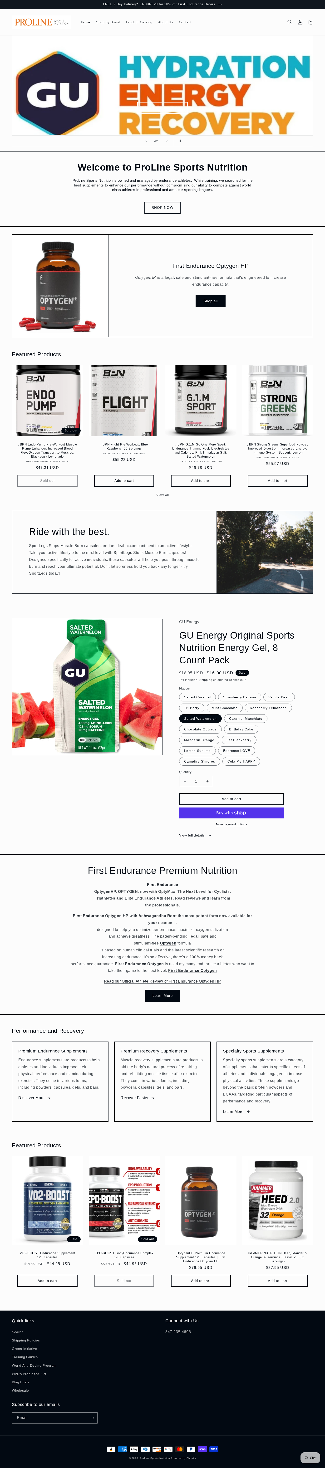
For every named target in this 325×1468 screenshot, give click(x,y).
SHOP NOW (162, 208)
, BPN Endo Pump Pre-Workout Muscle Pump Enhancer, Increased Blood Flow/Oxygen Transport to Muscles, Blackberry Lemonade (47, 450)
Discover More (31, 1098)
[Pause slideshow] (179, 141)
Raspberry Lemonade (268, 708)
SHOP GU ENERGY (162, 108)
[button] (290, 22)
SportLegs (38, 546)
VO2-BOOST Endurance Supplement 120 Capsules (47, 1255)
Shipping (205, 680)
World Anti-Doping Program (34, 1365)
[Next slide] (167, 141)
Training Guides (25, 1357)
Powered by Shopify (183, 1458)
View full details (192, 835)
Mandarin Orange (199, 740)
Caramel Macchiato (245, 718)
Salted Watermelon (200, 718)
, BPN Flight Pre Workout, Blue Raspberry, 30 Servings (124, 446)
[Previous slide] (146, 141)
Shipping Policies (26, 1340)
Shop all (210, 301)
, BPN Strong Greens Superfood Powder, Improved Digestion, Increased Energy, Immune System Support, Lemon (277, 448)
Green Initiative (24, 1349)
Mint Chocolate (225, 708)
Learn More (163, 995)
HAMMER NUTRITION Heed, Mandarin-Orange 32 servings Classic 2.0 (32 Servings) (277, 1257)
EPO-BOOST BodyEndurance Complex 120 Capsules (124, 1255)
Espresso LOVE (236, 751)
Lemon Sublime (197, 751)
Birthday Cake (241, 729)
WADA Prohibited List (29, 1374)
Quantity (185, 772)
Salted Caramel (197, 697)
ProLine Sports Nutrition (155, 1458)
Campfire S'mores (199, 761)
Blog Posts (20, 1382)
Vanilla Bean (279, 697)
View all (162, 495)
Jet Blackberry (239, 740)
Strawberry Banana (239, 697)
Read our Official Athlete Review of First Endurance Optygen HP (162, 981)
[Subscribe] (92, 1418)
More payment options (231, 824)
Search (18, 1332)
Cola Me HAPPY (241, 761)
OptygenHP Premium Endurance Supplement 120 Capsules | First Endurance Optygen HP (201, 1257)
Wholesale (20, 1390)
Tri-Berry (191, 708)
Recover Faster (134, 1098)
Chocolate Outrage (200, 729)
